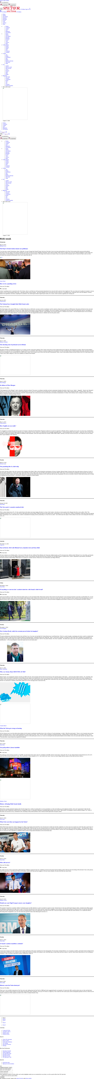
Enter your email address (5, 1069)
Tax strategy (5, 1043)
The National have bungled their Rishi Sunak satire (14, 304)
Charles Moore (3, 725)
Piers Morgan (3, 382)
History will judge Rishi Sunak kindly (10, 804)
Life (4, 64)
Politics (7, 26)
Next (4, 1022)
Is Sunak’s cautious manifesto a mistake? (11, 943)
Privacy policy (6, 1040)
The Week (8, 77)
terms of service (19, 1078)
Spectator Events (6, 1055)
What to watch (9, 67)
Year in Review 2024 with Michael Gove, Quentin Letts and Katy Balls (20, 547)
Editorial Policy (6, 1034)
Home (4, 14)
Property (7, 70)
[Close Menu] (1, 134)
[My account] (30, 9)
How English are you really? (8, 426)
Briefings (5, 19)
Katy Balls (2, 504)
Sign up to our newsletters (8, 1063)
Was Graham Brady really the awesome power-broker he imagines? (19, 631)
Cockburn (8, 27)
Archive (4, 22)
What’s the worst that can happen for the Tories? (14, 822)
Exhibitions (8, 57)
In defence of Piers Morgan (7, 385)
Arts (6, 54)
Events (4, 20)
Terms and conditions (7, 1041)
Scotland (7, 52)
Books (7, 56)
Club (4, 21)
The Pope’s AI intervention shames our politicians (14, 248)
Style (7, 73)
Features (7, 78)
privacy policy (28, 1078)
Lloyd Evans (3, 301)
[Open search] (1, 132)
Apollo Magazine (6, 1052)
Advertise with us (6, 1031)
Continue (2, 1077)
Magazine (8, 31)
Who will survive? (5, 862)
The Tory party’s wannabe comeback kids (12, 507)
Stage (7, 63)
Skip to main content (4, 0)
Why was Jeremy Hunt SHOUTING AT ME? (13, 672)
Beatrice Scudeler (4, 342)
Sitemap (4, 1045)
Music (7, 59)
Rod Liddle (2, 982)
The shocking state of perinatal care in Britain (13, 344)
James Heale (2, 281)
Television (8, 62)
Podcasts (5, 17)
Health (7, 74)
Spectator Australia (7, 1051)
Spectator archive (6, 1054)
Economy (8, 51)
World (7, 48)
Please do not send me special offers (9, 1075)
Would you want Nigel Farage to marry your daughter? (16, 903)
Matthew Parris (3, 801)
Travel (7, 69)
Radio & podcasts (9, 61)
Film (7, 58)
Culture (7, 28)
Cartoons (7, 84)
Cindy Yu (2, 545)
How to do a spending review (8, 283)
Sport (7, 72)
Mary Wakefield (3, 669)
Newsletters (5, 16)
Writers (4, 15)
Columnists (8, 79)
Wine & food (8, 68)
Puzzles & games (9, 85)
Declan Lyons (3, 463)
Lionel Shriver (3, 423)
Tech (7, 30)
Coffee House (6, 44)
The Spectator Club (7, 1057)
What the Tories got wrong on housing (11, 728)
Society (7, 47)
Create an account (4, 1067)
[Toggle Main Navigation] (1, 9)
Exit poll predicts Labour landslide (10, 747)
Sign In (27, 9)
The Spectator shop (7, 1053)
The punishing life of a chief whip (9, 466)
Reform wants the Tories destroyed (9, 985)
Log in (10, 1067)
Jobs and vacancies (7, 1044)
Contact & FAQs (6, 1030)
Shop (4, 24)
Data (7, 49)
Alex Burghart (3, 628)
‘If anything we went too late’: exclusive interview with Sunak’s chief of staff (21, 589)
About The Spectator (7, 1039)
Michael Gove (3, 246)
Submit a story (6, 1032)
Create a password (4, 1071)
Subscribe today (6, 1062)
